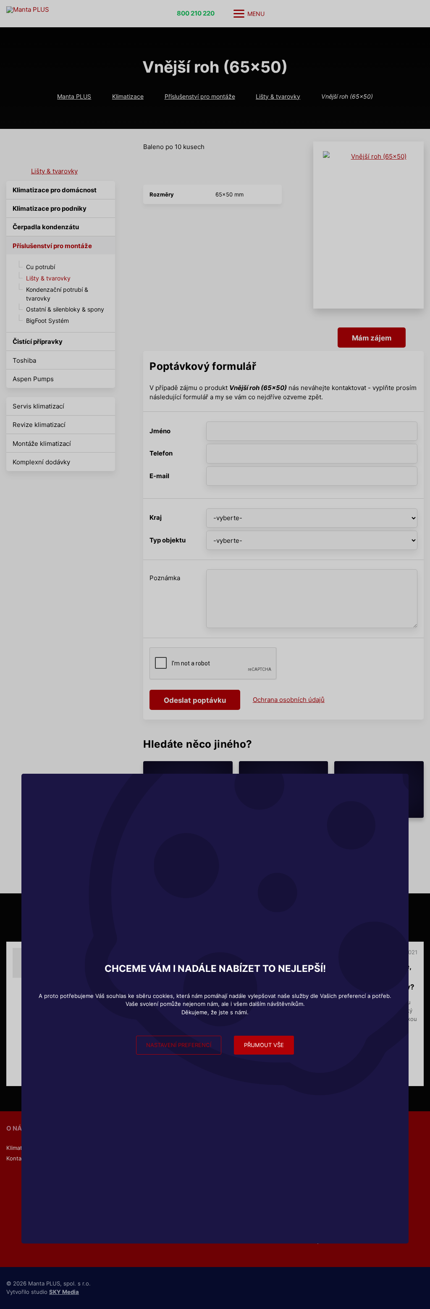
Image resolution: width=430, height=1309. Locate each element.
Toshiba (24, 360)
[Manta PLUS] (65, 13)
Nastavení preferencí (178, 1045)
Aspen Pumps (33, 379)
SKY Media (64, 1291)
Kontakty (17, 1158)
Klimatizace (128, 96)
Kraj (155, 517)
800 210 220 (196, 13)
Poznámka (164, 578)
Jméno (159, 431)
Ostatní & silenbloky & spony (65, 309)
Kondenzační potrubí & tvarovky (57, 294)
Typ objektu (167, 540)
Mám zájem (371, 338)
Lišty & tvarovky (278, 96)
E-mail (159, 476)
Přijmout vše (264, 1045)
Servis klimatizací (38, 406)
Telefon (161, 453)
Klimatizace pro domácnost (55, 190)
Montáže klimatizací (42, 444)
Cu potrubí (40, 266)
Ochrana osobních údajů (289, 700)
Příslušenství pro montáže (200, 96)
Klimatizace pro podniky (50, 208)
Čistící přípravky (38, 342)
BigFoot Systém (47, 320)
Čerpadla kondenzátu (46, 227)
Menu (256, 13)
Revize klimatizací (39, 425)
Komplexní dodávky (41, 462)
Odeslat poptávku (195, 700)
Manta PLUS (74, 96)
